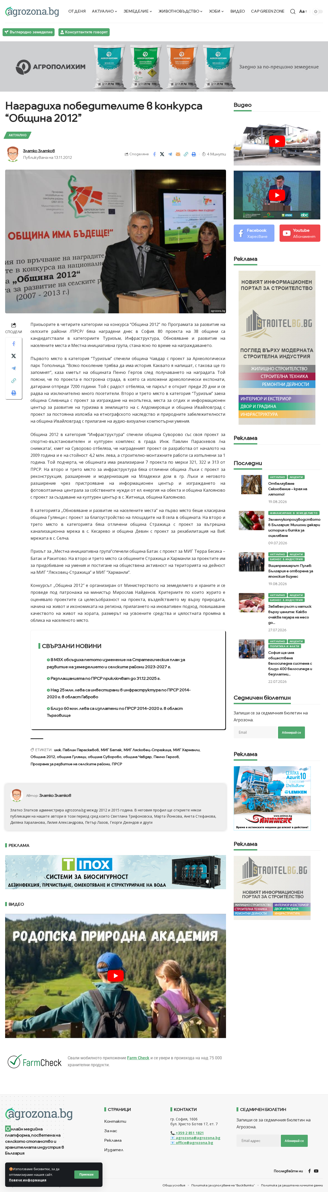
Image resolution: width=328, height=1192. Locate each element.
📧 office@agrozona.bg (191, 1142)
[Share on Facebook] (154, 154)
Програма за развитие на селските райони (70, 764)
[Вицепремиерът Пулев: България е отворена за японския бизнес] (251, 561)
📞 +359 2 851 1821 (187, 1132)
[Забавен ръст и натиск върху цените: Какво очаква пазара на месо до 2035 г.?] (251, 602)
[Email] (178, 154)
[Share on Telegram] (170, 154)
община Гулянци (71, 756)
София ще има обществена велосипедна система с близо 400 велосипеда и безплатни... (290, 663)
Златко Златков (39, 150)
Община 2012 (42, 756)
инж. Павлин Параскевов (76, 750)
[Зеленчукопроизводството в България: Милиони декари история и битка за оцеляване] (251, 520)
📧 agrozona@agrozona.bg (195, 1137)
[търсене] (292, 11)
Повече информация (27, 1180)
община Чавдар (137, 756)
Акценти (296, 477)
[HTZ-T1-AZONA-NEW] (48, 1113)
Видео (243, 105)
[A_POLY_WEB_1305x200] (164, 66)
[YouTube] (316, 1171)
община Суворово (104, 756)
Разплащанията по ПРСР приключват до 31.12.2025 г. (105, 678)
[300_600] (277, 347)
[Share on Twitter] (162, 154)
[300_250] (272, 887)
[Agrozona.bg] (32, 11)
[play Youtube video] (115, 976)
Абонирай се (291, 732)
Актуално (18, 135)
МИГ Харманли (186, 750)
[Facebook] (254, 233)
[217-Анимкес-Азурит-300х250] (272, 798)
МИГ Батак (111, 750)
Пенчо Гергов (166, 756)
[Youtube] (300, 233)
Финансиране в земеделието (294, 513)
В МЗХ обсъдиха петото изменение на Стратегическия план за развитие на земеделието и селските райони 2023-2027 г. (116, 663)
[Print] (194, 154)
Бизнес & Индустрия (286, 559)
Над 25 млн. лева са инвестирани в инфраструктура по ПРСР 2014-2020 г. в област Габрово (119, 693)
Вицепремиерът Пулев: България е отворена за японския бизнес (290, 571)
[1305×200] (115, 872)
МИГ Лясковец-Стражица (147, 750)
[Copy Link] (186, 154)
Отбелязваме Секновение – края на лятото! (287, 489)
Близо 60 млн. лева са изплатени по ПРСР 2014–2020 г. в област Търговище (115, 712)
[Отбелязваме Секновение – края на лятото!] (251, 484)
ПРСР (117, 764)
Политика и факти (284, 646)
